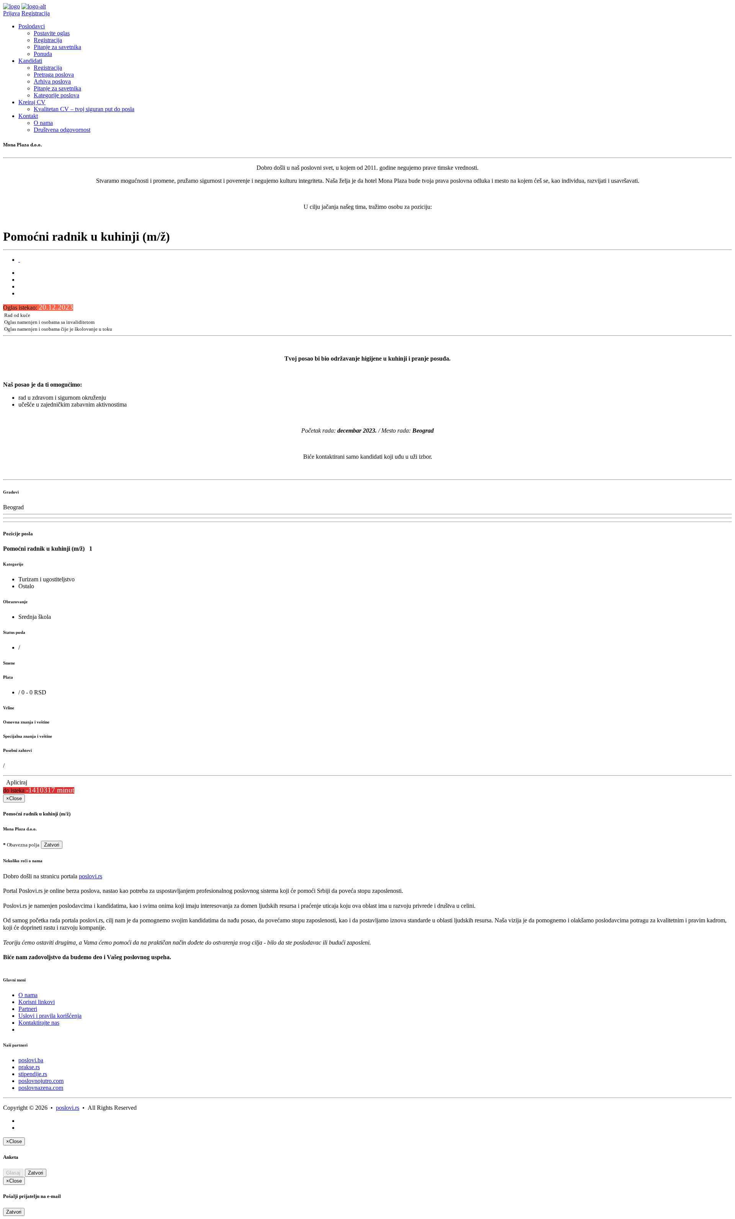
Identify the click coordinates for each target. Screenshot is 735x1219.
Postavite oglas (52, 33)
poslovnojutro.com (41, 1081)
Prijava (11, 13)
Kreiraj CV (32, 102)
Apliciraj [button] (15, 782)
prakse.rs (29, 1067)
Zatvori (51, 845)
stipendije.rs (32, 1074)
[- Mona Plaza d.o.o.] (19, 259)
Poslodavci (31, 26)
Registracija (35, 13)
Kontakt (28, 116)
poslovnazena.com (40, 1087)
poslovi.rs (90, 876)
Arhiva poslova (52, 81)
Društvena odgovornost (62, 129)
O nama (43, 123)
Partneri (27, 1009)
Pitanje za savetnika (57, 47)
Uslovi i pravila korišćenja (50, 1015)
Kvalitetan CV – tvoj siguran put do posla (84, 109)
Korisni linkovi (36, 1002)
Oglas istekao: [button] (38, 307)
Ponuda (43, 54)
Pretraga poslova (54, 74)
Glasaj (13, 1173)
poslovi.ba (30, 1060)
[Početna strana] (11, 6)
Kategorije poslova (56, 95)
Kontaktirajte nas (38, 1022)
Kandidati (30, 60)
